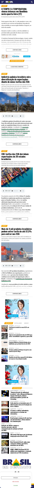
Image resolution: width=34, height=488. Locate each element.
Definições (15, 477)
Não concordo (15, 481)
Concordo (16, 485)
